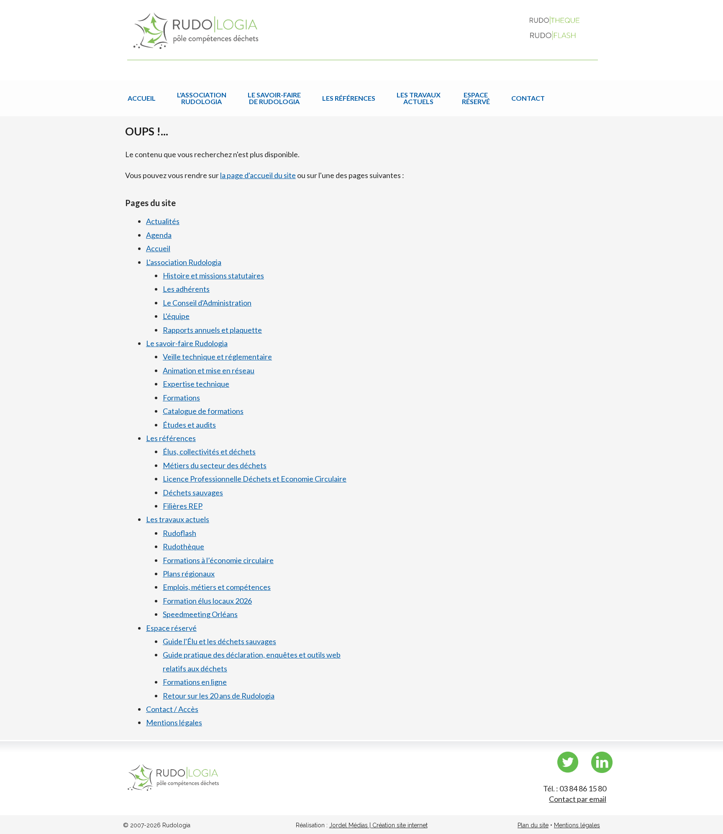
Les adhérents (186, 288)
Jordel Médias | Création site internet (378, 825)
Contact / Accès (172, 709)
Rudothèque (183, 546)
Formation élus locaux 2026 (207, 600)
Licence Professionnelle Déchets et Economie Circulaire (254, 478)
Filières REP (183, 505)
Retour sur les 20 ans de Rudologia (218, 695)
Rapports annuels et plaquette (212, 329)
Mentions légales (174, 722)
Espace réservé (476, 98)
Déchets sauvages (193, 492)
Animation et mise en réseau (208, 370)
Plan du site (533, 825)
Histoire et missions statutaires (213, 275)
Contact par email (577, 798)
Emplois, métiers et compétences (217, 587)
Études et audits (189, 424)
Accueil (142, 98)
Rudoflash (179, 533)
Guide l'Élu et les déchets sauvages (219, 641)
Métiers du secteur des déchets (215, 465)
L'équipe (176, 316)
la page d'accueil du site (258, 175)
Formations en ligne (195, 681)
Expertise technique (196, 383)
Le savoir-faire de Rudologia (274, 98)
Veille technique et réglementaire (217, 356)
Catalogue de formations (203, 411)
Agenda (159, 235)
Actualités (162, 221)
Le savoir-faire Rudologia (187, 343)
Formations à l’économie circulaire (218, 560)
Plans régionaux (189, 573)
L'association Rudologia (201, 98)
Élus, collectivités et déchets (209, 451)
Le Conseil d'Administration (207, 302)
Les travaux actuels (419, 98)
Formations (181, 397)
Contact (528, 98)
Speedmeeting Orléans (200, 614)
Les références (348, 98)
